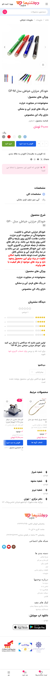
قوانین (46, 596)
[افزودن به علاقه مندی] (30, 401)
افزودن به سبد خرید (26, 143)
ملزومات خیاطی (26, 20)
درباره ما (45, 583)
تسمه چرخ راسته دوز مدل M (37, 420)
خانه (47, 20)
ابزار (47, 567)
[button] (45, 47)
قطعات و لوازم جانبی (40, 425)
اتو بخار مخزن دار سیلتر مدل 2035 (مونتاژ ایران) (14, 420)
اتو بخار (20, 425)
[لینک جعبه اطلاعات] (40, 472)
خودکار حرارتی (38, 232)
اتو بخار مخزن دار (11, 425)
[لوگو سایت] (28, 3)
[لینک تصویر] (36, 516)
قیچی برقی (44, 563)
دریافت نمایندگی (42, 593)
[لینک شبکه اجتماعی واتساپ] (34, 159)
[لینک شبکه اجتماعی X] (41, 159)
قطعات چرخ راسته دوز (39, 427)
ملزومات (39, 20)
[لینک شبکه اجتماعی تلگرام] (31, 159)
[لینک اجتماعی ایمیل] (38, 159)
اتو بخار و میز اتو (42, 560)
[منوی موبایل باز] (46, 4)
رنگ (4, 132)
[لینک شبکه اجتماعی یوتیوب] (9, 547)
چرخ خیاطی (44, 557)
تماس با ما (44, 586)
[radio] (25, 136)
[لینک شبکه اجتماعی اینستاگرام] (14, 547)
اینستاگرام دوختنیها (42, 609)
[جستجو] (5, 12)
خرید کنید (8, 143)
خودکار (32, 248)
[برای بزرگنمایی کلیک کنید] (43, 65)
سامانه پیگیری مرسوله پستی (39, 606)
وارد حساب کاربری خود (17, 351)
